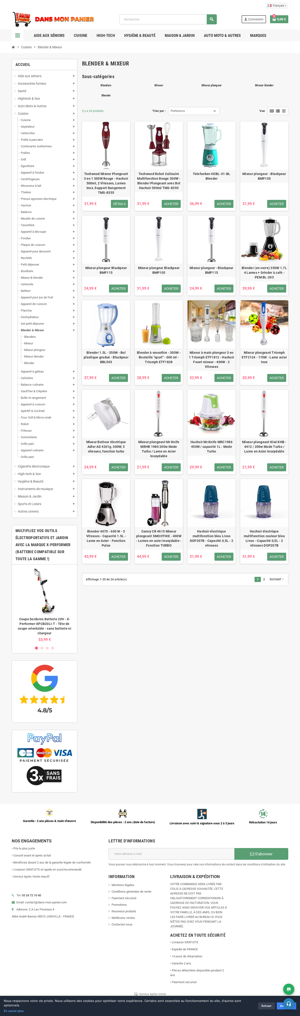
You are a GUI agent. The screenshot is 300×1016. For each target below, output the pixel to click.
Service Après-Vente (150, 994)
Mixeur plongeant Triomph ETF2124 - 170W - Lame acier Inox (264, 357)
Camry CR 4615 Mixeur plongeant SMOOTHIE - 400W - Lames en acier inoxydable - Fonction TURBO (158, 538)
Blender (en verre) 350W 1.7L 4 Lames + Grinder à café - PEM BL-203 (264, 272)
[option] (44, 604)
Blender (106, 95)
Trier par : (159, 111)
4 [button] (52, 648)
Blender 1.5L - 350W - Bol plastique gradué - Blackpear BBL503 (106, 357)
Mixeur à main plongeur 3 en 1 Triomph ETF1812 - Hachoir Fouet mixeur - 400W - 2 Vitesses (211, 360)
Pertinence (178, 111)
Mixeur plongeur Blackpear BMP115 (106, 270)
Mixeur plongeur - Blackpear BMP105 (264, 176)
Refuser (266, 1006)
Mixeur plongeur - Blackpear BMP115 (211, 270)
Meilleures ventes (123, 918)
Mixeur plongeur (212, 85)
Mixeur (158, 85)
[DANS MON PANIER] (53, 19)
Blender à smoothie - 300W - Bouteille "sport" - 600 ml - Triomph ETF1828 (159, 357)
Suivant (277, 579)
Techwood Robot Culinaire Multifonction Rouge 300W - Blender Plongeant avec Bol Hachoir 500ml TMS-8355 (158, 181)
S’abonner (263, 854)
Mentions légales (123, 885)
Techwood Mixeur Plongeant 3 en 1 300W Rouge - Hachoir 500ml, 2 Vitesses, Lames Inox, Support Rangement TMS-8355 (106, 183)
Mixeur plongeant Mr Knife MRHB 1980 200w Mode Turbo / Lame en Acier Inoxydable (159, 449)
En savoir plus (14, 1011)
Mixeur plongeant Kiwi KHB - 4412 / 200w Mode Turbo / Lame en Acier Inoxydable (264, 446)
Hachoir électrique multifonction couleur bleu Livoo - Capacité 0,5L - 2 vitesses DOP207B (264, 538)
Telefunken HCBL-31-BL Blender (211, 176)
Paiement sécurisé (124, 898)
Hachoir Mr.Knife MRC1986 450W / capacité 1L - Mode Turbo (211, 446)
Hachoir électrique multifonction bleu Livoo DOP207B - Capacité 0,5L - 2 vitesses (211, 538)
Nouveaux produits (124, 911)
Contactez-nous (122, 924)
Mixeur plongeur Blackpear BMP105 (159, 270)
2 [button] (41, 648)
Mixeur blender (264, 85)
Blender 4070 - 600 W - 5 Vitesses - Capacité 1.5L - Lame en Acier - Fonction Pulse (106, 538)
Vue (262, 111)
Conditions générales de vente (131, 891)
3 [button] (47, 648)
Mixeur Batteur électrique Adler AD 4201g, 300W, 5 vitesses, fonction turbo (106, 446)
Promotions (119, 904)
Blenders (106, 85)
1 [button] (36, 648)
